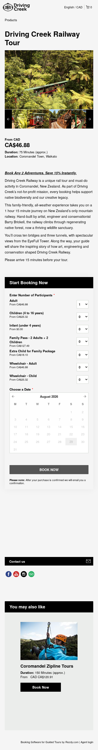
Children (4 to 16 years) (27, 314)
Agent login (87, 742)
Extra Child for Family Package (32, 353)
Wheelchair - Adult (23, 365)
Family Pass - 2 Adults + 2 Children (29, 342)
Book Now (40, 687)
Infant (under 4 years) (25, 327)
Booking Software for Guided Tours (41, 742)
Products (11, 20)
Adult (19, 302)
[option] (16, 119)
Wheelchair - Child (23, 377)
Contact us (17, 561)
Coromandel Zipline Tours (46, 666)
